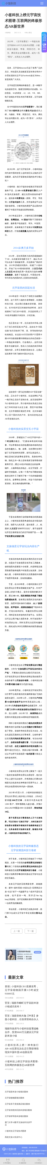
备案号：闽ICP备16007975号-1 (35, 1154)
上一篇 (16, 931)
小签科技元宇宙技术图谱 (15, 1131)
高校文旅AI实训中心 (13, 1137)
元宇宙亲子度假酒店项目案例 (17, 1104)
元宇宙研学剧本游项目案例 (16, 1116)
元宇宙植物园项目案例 (14, 1098)
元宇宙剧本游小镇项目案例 (16, 1092)
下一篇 (30, 931)
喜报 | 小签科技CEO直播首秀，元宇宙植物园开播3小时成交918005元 (22, 990)
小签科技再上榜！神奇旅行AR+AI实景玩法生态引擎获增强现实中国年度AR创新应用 (22, 1049)
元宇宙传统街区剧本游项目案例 (18, 1110)
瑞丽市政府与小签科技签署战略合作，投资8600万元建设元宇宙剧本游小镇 (22, 1032)
